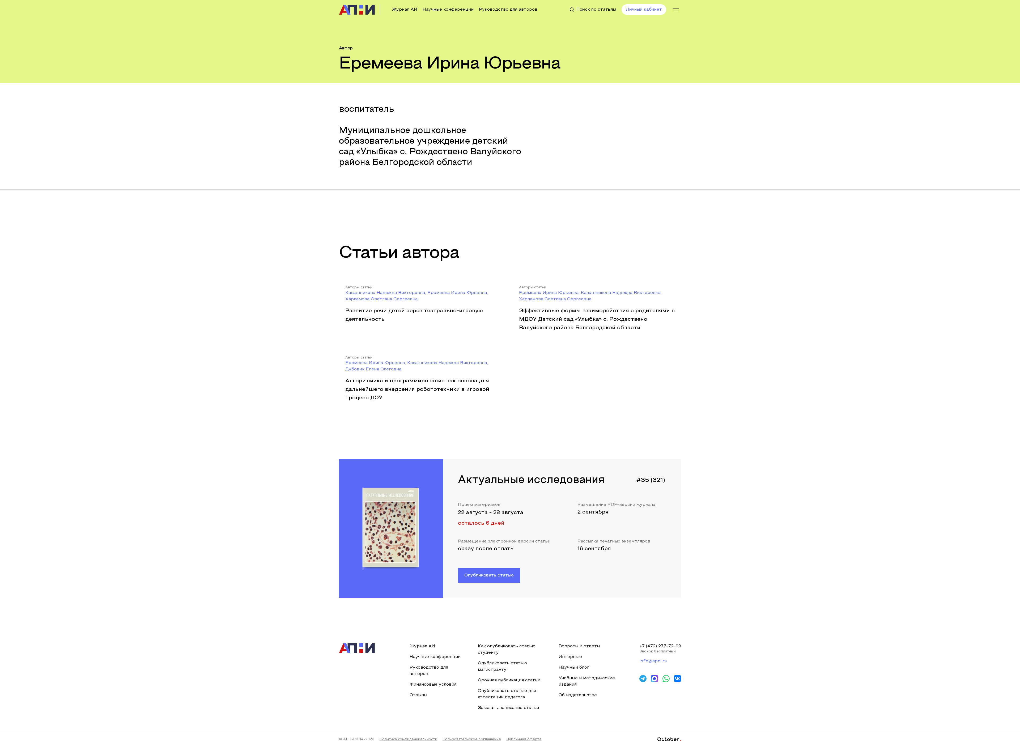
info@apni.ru (653, 661)
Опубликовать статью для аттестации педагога (507, 694)
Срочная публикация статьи (509, 680)
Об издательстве (578, 695)
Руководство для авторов (508, 9)
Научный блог (574, 667)
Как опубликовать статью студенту (507, 649)
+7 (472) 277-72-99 (660, 646)
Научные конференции (448, 9)
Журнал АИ (404, 9)
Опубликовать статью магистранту (502, 666)
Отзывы (418, 695)
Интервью (570, 657)
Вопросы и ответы (579, 646)
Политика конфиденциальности (408, 739)
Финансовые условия (433, 684)
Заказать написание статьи (508, 708)
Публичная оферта (523, 739)
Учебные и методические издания (587, 681)
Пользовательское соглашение (472, 739)
